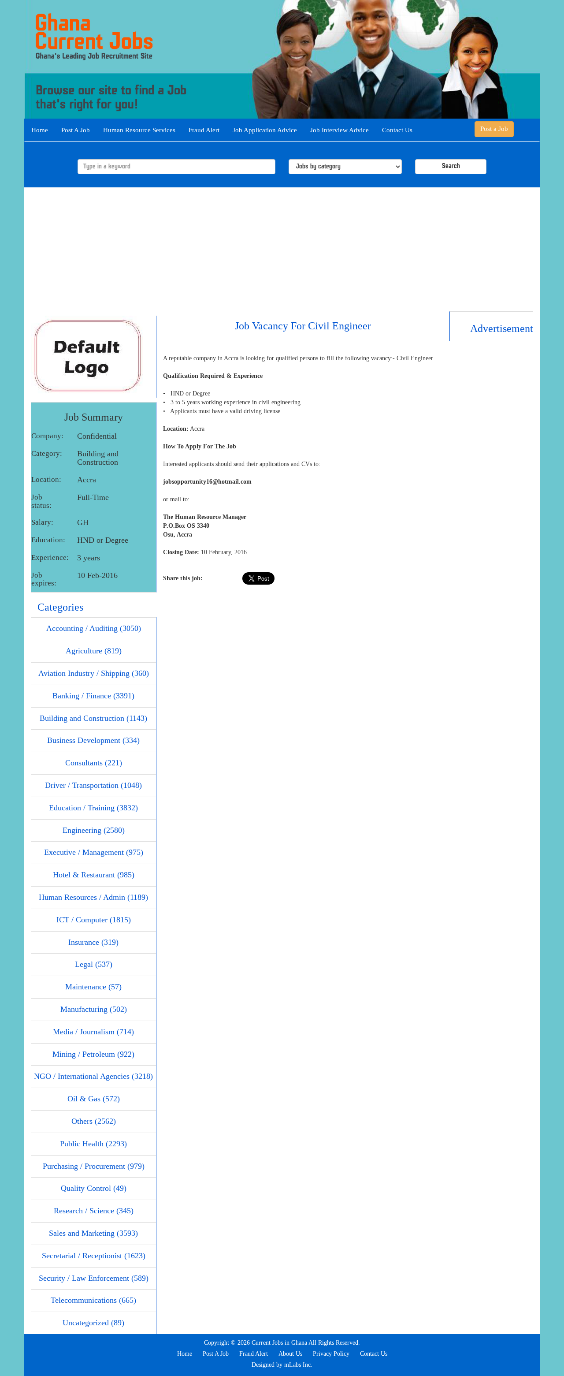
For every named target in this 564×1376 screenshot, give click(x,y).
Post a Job (494, 128)
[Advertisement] (282, 249)
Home (39, 130)
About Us (290, 1353)
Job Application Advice (265, 130)
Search (451, 166)
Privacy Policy (331, 1353)
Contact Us (397, 130)
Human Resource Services (139, 130)
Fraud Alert (204, 130)
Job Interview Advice (339, 130)
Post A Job (75, 130)
